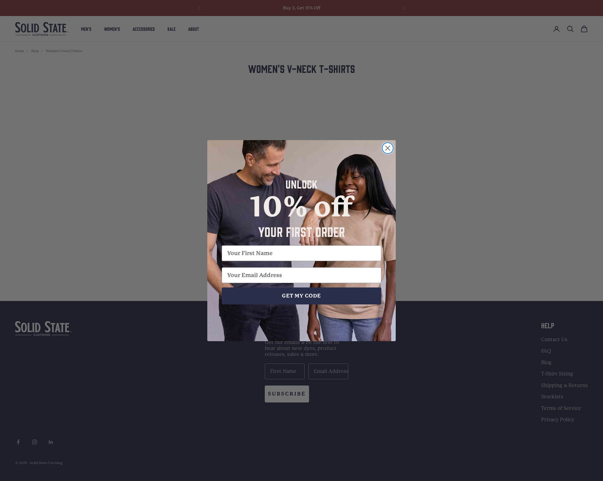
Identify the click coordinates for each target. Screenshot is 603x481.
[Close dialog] (387, 148)
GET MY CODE (301, 296)
